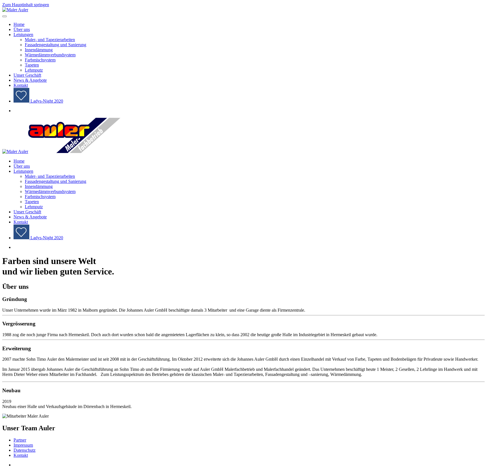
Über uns (22, 29)
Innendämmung (39, 49)
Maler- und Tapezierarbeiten (50, 39)
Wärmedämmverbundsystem (50, 54)
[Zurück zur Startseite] (15, 9)
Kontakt (21, 85)
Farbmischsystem (40, 59)
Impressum (23, 445)
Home (19, 24)
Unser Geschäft (27, 75)
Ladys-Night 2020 (46, 101)
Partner (20, 440)
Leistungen (23, 34)
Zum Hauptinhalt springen (25, 4)
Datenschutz (25, 450)
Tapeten (32, 65)
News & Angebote (30, 80)
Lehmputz (34, 70)
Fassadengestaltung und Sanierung (55, 44)
